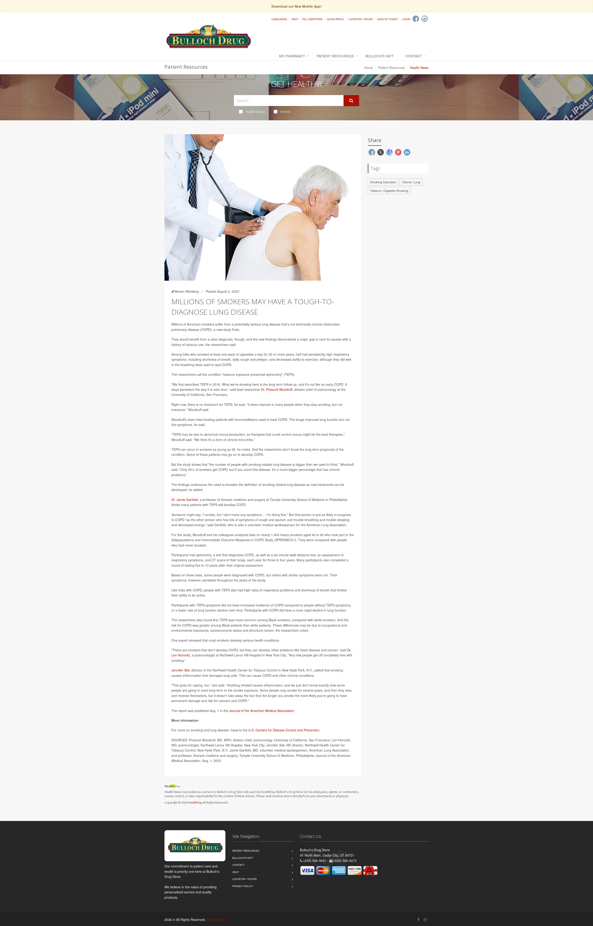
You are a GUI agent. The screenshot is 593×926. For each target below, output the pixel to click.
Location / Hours (361, 19)
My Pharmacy (292, 55)
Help (295, 19)
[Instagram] (424, 19)
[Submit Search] (351, 100)
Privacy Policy (242, 886)
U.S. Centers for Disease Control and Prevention (283, 730)
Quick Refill (335, 19)
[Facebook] (416, 19)
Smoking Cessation (383, 182)
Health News (255, 111)
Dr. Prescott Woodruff (276, 389)
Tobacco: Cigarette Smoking (389, 190)
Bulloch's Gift (380, 55)
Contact (413, 55)
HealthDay (195, 803)
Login (406, 19)
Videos (285, 111)
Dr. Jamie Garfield (184, 499)
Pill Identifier (312, 19)
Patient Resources (335, 55)
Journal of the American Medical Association (261, 710)
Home (368, 67)
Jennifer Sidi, (180, 670)
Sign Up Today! (387, 19)
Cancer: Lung (411, 182)
